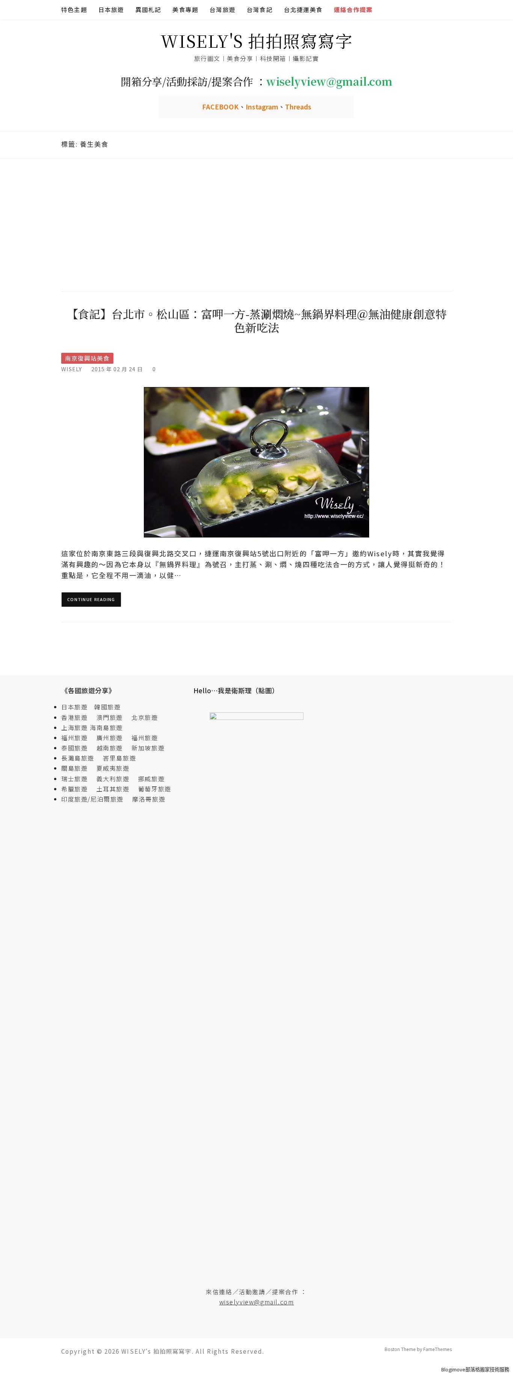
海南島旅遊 (106, 727)
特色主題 (74, 9)
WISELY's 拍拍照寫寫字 (256, 40)
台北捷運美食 (303, 9)
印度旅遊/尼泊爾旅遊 (95, 798)
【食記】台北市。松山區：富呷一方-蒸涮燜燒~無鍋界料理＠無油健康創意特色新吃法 (257, 320)
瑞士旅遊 (77, 778)
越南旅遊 (113, 747)
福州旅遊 (77, 737)
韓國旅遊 (107, 706)
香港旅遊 (74, 717)
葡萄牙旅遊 (154, 788)
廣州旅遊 (110, 737)
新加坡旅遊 (147, 747)
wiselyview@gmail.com (256, 1301)
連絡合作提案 (353, 9)
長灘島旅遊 (77, 757)
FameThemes (437, 1349)
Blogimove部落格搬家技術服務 (475, 1369)
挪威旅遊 (151, 778)
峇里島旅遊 (119, 757)
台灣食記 (260, 9)
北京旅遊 (144, 717)
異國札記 (148, 9)
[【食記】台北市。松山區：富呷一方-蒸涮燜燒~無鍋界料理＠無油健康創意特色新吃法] (256, 461)
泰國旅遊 (77, 747)
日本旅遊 (111, 9)
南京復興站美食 (87, 358)
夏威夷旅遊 (113, 768)
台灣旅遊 (222, 9)
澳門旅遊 (110, 717)
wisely (71, 369)
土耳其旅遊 (116, 788)
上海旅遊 (74, 727)
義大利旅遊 (113, 778)
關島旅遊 (77, 768)
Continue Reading (91, 599)
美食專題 (185, 9)
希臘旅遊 (77, 788)
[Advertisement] (256, 223)
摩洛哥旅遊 (148, 798)
